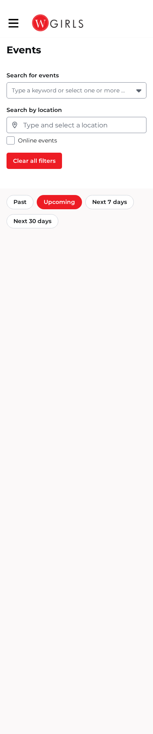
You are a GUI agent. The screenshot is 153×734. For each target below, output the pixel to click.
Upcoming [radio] (59, 202)
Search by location (34, 110)
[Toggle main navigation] (13, 23)
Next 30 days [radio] (32, 221)
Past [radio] (20, 202)
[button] (139, 90)
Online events (37, 140)
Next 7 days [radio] (109, 202)
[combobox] (13, 90)
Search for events (33, 75)
